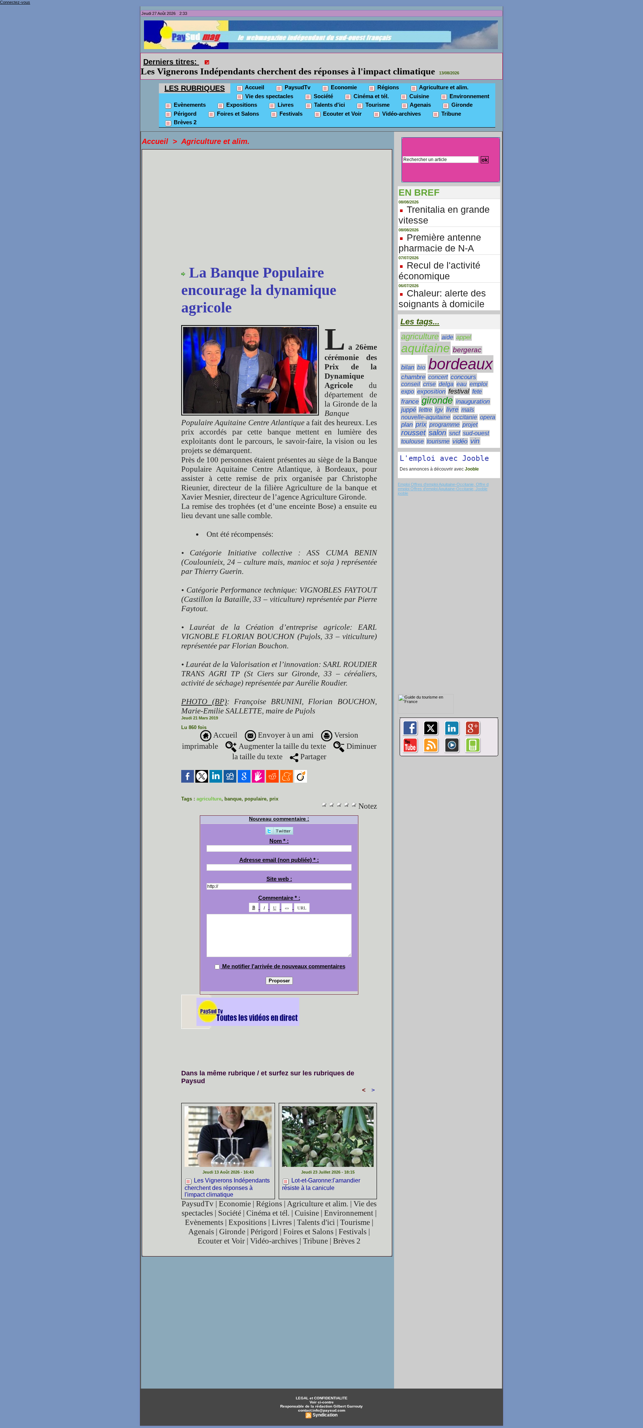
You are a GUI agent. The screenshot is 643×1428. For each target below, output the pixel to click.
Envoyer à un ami (285, 724)
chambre (413, 366)
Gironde (461, 94)
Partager (312, 746)
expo (407, 381)
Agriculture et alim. (443, 77)
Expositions (241, 94)
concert (438, 366)
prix (273, 788)
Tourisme (377, 94)
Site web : (279, 868)
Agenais (420, 94)
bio (421, 356)
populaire (255, 788)
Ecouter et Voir (342, 103)
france (410, 391)
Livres (285, 94)
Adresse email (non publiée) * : (279, 849)
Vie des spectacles (268, 86)
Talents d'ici (329, 94)
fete (477, 381)
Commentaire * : (279, 887)
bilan (407, 356)
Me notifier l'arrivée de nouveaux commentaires (283, 956)
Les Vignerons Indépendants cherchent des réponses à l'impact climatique (227, 1176)
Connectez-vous (15, 2)
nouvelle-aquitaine (425, 406)
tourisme (438, 430)
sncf (454, 422)
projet (470, 414)
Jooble (471, 458)
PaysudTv (296, 77)
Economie (343, 77)
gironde (437, 390)
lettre (425, 399)
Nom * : (279, 830)
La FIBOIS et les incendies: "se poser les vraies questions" (328, 61)
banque (232, 788)
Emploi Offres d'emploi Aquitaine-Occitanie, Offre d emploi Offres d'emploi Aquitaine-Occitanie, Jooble (443, 476)
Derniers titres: (171, 62)
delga (446, 373)
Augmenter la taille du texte (281, 735)
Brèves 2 (184, 112)
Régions (387, 77)
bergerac (467, 339)
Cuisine (418, 86)
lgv (439, 399)
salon (437, 422)
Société (322, 86)
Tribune (450, 103)
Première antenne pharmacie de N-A (440, 232)
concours (463, 366)
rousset (413, 422)
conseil (410, 373)
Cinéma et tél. (370, 86)
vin (475, 430)
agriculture (208, 788)
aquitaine (425, 337)
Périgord (184, 103)
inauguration (473, 391)
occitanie (465, 407)
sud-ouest (476, 423)
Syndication (325, 1404)
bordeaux (460, 353)
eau (462, 373)
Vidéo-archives (401, 103)
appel (463, 326)
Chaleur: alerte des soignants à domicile (442, 288)
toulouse (412, 431)
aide (447, 327)
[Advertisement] (279, 197)
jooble (403, 483)
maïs (467, 399)
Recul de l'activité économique (439, 260)
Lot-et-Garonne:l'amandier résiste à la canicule (321, 1173)
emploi (478, 373)
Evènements (189, 94)
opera (487, 407)
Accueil (254, 77)
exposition (431, 381)
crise (429, 373)
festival (458, 381)
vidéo (459, 430)
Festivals (290, 103)
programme (444, 414)
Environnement (468, 86)
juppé (408, 399)
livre (452, 399)
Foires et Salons (237, 103)
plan (407, 414)
